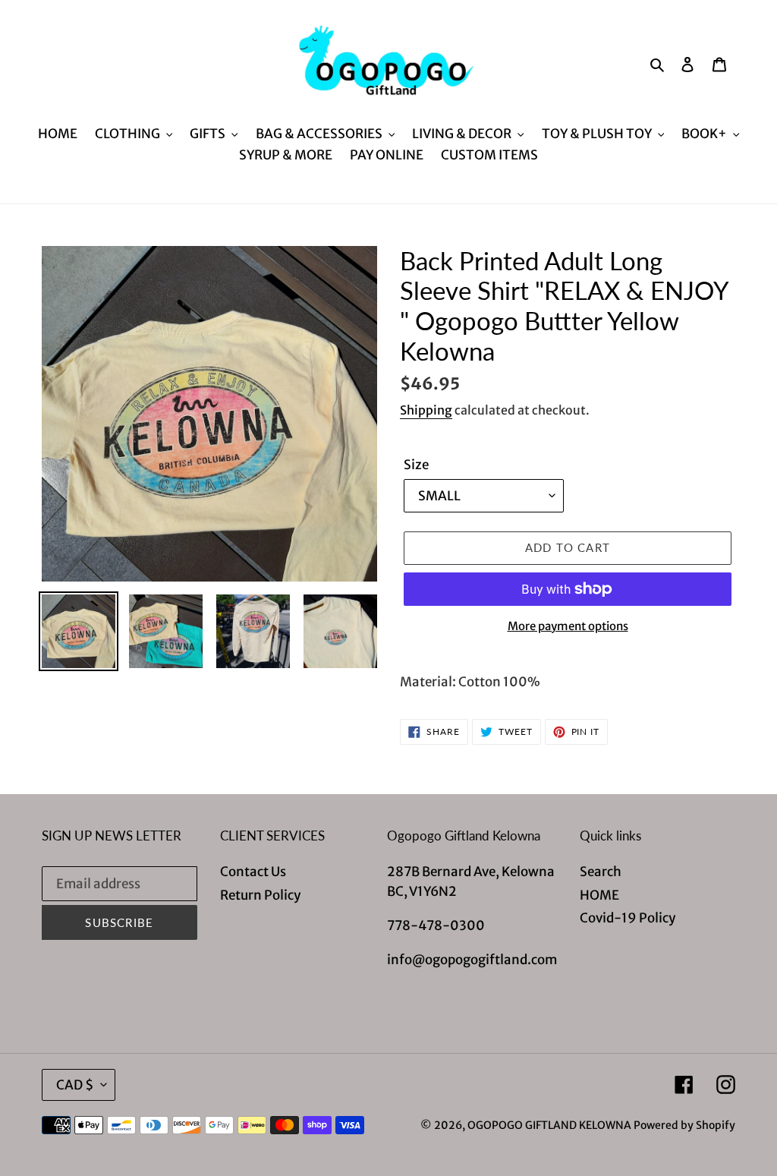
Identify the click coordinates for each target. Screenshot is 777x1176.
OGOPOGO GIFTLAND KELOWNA (549, 1125)
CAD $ (74, 1085)
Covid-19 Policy (627, 918)
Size (416, 464)
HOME (599, 895)
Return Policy (260, 895)
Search (600, 871)
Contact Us (253, 871)
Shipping (426, 410)
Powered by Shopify (684, 1125)
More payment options (568, 626)
